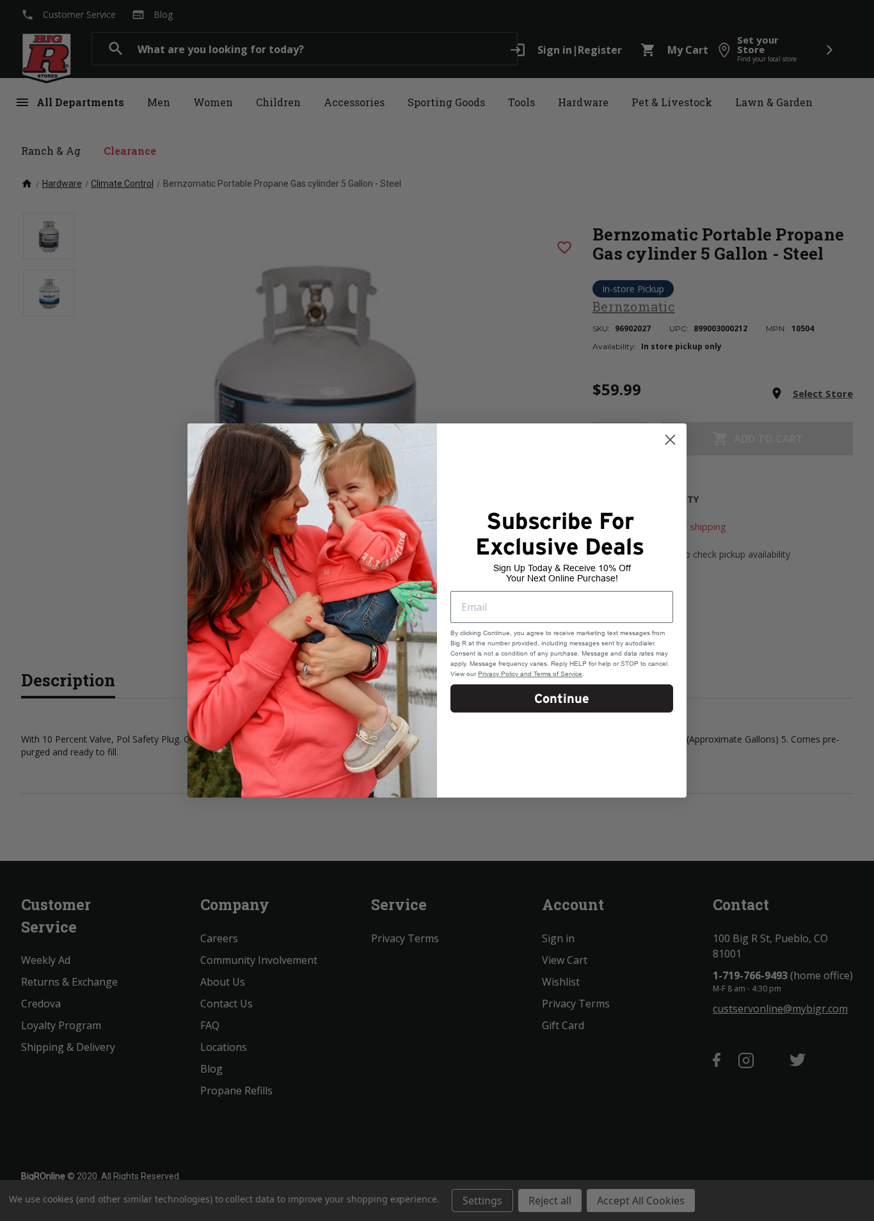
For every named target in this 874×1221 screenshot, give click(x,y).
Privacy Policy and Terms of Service (530, 673)
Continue (561, 698)
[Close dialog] (670, 440)
